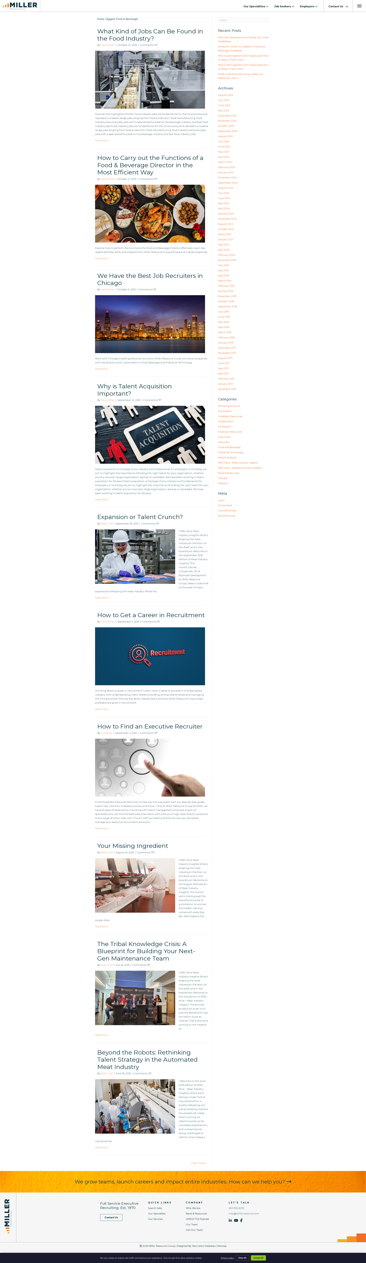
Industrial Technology (230, 452)
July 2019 (223, 265)
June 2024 (224, 198)
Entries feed (225, 505)
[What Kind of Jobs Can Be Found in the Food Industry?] (150, 79)
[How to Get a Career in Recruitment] (150, 656)
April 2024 (224, 208)
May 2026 (223, 110)
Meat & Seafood (227, 457)
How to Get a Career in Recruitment (151, 615)
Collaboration (225, 421)
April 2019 (223, 275)
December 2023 (227, 219)
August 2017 (225, 358)
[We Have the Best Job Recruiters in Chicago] (150, 324)
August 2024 (225, 188)
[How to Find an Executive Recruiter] (150, 767)
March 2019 (224, 280)
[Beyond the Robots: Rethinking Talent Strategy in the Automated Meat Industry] (135, 1106)
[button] (338, 6)
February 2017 (226, 378)
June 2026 (224, 105)
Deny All (242, 1258)
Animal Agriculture (229, 406)
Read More (101, 140)
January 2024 (226, 213)
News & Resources (228, 473)
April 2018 (223, 327)
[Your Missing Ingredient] (135, 885)
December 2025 (227, 115)
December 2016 (227, 389)
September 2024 (228, 182)
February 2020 (226, 255)
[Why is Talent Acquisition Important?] (150, 434)
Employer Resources (230, 431)
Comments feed (227, 510)
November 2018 (227, 296)
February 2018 (226, 337)
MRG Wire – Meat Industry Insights (238, 462)
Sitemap (221, 1246)
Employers (307, 6)
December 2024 (227, 177)
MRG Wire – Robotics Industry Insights (240, 468)
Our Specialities (254, 6)
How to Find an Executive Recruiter (150, 726)
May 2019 (223, 270)
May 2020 (223, 244)
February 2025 (226, 167)
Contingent (224, 426)
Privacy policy (227, 1258)
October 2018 (226, 301)
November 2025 (227, 121)
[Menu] (359, 6)
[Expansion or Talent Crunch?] (135, 556)
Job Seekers (283, 6)
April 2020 (224, 249)
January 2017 (225, 384)
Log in (221, 500)
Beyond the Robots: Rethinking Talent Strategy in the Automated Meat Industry (147, 1060)
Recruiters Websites (203, 1246)
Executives (224, 437)
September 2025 (227, 131)
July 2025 (223, 141)
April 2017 (223, 373)
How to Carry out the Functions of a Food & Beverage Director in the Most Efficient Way (150, 165)
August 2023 (225, 224)
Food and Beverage (229, 447)
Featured (223, 442)
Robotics (223, 483)
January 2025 (226, 172)
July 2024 (223, 193)
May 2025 (223, 151)
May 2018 (223, 322)
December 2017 (227, 347)
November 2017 (227, 353)
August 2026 (225, 95)
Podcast (222, 478)
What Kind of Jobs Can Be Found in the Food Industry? (150, 35)
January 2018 (225, 342)
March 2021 (224, 234)
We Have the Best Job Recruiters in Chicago (150, 279)
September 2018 (227, 306)
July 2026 (223, 100)
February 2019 (226, 286)
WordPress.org (226, 515)
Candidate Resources (230, 416)
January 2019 (225, 291)
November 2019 (227, 260)
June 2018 (224, 317)
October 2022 (226, 229)
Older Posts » (198, 1163)
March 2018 (224, 332)
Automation (225, 411)
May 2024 (223, 203)
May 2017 (223, 368)
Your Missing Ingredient (132, 845)
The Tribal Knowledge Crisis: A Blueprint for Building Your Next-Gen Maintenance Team (146, 951)
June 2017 (224, 363)
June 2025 (224, 146)
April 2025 (224, 157)
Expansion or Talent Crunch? (140, 517)
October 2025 (226, 126)
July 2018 (223, 311)
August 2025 (225, 136)
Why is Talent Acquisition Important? (134, 389)
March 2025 (225, 162)
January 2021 (225, 239)
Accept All (258, 1258)
